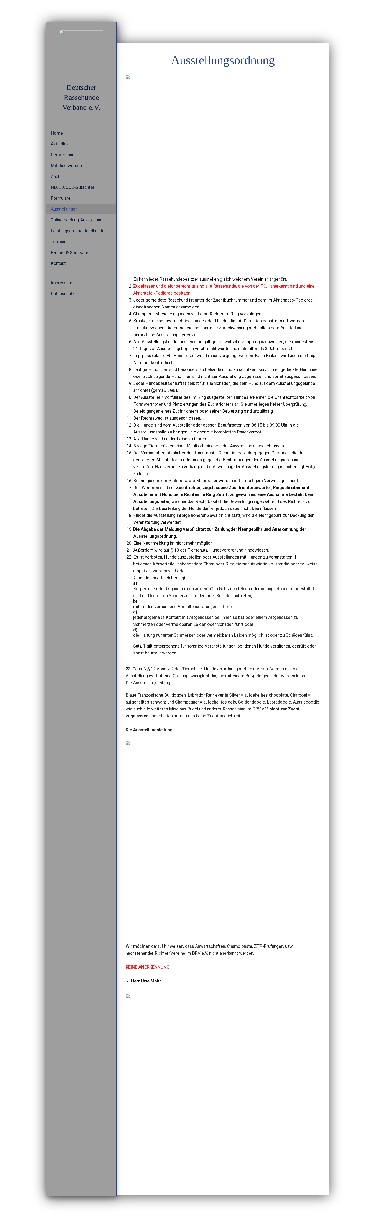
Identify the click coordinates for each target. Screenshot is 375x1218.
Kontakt (58, 263)
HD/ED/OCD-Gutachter (72, 187)
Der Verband (62, 154)
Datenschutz (63, 293)
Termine (58, 241)
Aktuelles (60, 144)
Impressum (61, 282)
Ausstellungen (64, 209)
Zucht (56, 176)
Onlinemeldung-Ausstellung (76, 220)
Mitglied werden (66, 165)
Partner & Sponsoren (70, 252)
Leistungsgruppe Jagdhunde (77, 230)
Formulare (61, 198)
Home (57, 133)
